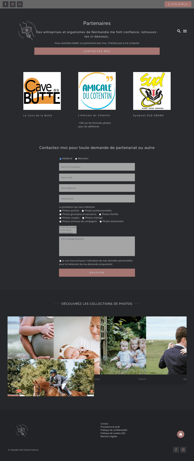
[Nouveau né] (97, 345)
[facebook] (5, 4)
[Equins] (51, 388)
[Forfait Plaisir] (68, 230)
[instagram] (13, 4)
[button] (180, 434)
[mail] (20, 4)
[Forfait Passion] (68, 232)
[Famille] (143, 345)
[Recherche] (179, 31)
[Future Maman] (51, 345)
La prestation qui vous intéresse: (77, 207)
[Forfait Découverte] (68, 227)
